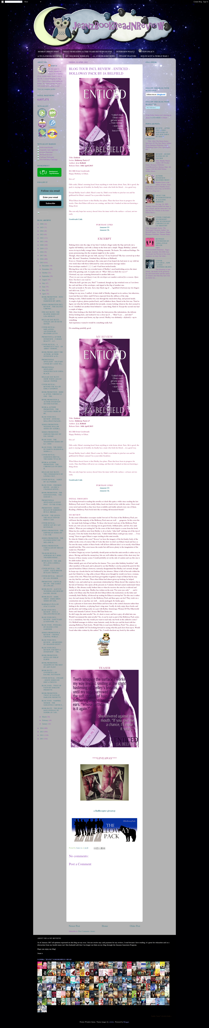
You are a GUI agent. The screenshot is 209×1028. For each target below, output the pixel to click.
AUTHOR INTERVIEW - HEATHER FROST (162, 178)
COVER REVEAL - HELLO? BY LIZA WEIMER (52, 577)
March (44, 717)
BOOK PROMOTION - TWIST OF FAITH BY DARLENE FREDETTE (51, 695)
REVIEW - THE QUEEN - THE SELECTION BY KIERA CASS (51, 517)
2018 (42, 252)
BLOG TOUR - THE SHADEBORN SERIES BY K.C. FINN (52, 441)
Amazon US (104, 227)
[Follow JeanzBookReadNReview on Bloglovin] (156, 95)
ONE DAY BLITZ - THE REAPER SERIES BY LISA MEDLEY (51, 314)
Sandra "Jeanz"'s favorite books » (161, 1016)
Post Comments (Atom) (86, 931)
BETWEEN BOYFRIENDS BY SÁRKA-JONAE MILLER (162, 242)
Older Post (135, 926)
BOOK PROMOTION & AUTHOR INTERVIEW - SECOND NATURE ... (52, 401)
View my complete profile (46, 89)
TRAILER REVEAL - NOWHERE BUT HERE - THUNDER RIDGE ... (52, 555)
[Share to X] (99, 848)
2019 (42, 248)
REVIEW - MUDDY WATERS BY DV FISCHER (163, 156)
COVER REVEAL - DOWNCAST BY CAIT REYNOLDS (51, 525)
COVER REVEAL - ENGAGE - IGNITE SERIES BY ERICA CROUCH (52, 680)
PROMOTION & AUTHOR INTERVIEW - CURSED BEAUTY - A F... (52, 339)
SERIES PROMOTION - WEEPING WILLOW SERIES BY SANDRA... (51, 426)
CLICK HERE (155, 117)
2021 (42, 241)
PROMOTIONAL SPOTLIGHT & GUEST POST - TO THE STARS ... (52, 502)
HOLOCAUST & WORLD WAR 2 (154, 56)
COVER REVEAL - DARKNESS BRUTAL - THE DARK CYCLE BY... (52, 457)
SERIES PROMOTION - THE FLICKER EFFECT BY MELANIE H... (52, 540)
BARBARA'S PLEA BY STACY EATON (50, 605)
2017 (42, 255)
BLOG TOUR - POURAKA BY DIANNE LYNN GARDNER (51, 627)
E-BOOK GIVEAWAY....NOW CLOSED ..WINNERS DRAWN (163, 264)
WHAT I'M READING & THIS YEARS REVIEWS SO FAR (87, 51)
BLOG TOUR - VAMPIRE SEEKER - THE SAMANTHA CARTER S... (52, 702)
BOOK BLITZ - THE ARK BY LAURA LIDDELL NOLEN (51, 563)
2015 (42, 262)
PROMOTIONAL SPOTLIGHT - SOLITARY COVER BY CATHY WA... (52, 361)
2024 (42, 231)
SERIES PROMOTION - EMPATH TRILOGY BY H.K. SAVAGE (51, 434)
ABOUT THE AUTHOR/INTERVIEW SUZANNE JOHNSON (163, 198)
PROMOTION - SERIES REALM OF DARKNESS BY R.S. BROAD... (52, 510)
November (45, 269)
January (45, 724)
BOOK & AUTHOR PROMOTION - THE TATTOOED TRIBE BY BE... (51, 410)
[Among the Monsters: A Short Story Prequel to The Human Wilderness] (168, 998)
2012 (42, 735)
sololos (111, 1022)
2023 (42, 234)
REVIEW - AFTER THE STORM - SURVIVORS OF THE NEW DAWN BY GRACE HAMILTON (158, 133)
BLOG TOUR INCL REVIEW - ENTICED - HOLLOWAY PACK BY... (52, 419)
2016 (42, 259)
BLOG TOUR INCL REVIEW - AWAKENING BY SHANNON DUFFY (52, 642)
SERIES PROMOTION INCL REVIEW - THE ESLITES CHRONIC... (52, 306)
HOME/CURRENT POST (48, 51)
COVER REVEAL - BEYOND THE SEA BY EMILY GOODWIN (51, 386)
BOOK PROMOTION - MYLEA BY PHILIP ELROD (50, 657)
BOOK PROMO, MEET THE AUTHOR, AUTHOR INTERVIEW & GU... (52, 354)
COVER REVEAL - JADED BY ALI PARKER (52, 480)
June (44, 287)
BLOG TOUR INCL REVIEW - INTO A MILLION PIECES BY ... (52, 612)
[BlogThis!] (97, 848)
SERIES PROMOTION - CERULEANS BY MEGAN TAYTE (52, 548)
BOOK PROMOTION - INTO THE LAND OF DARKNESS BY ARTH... (52, 299)
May (44, 290)
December (45, 265)
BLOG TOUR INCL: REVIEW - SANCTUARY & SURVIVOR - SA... (52, 619)
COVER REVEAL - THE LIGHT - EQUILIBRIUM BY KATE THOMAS (52, 570)
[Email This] (95, 848)
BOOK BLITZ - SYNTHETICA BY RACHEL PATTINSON (51, 672)
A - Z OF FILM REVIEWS (104, 56)
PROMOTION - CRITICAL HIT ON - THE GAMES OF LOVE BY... (52, 583)
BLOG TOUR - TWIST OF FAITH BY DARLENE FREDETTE (51, 687)
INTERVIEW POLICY (125, 51)
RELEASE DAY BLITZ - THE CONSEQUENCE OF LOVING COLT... (52, 474)
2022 (42, 238)
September (46, 276)
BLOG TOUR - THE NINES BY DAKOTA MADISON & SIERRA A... (52, 449)
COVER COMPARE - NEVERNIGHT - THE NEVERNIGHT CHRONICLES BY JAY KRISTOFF (163, 221)
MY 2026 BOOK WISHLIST (77, 56)
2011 (42, 739)
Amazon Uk (104, 230)
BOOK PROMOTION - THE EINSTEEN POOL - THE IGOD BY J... (52, 494)
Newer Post (74, 926)
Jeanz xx (54, 65)
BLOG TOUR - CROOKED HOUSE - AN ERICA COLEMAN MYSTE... (51, 487)
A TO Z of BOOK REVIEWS (49, 56)
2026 (42, 224)
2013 (42, 731)
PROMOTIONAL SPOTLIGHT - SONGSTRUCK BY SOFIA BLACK (52, 370)
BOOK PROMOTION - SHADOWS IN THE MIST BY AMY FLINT (52, 665)
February (45, 720)
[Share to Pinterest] (104, 848)
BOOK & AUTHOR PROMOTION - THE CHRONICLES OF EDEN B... (52, 465)
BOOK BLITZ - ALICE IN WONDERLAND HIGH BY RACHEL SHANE (52, 591)
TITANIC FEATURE (127, 56)
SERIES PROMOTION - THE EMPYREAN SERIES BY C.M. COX (52, 532)
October (45, 272)
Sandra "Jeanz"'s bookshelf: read (54, 959)
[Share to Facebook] (102, 848)
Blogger (126, 1022)
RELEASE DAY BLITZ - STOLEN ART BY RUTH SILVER (52, 321)
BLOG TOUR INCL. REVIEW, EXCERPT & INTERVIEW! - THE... (51, 649)
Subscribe (50, 203)
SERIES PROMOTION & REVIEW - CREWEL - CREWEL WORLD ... (51, 634)
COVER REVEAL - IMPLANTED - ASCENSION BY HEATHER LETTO (50, 330)
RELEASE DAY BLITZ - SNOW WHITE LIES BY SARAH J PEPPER (52, 379)
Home (105, 926)
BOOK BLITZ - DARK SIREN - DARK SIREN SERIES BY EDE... (51, 599)
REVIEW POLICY (146, 51)
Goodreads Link (75, 219)
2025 (42, 227)
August (45, 280)
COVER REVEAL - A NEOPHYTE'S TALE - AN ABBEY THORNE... (52, 346)
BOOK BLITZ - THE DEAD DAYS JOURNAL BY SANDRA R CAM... (52, 710)
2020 (42, 245)
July (43, 283)
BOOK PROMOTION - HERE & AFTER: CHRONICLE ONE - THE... (52, 394)
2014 (42, 728)
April (44, 294)
